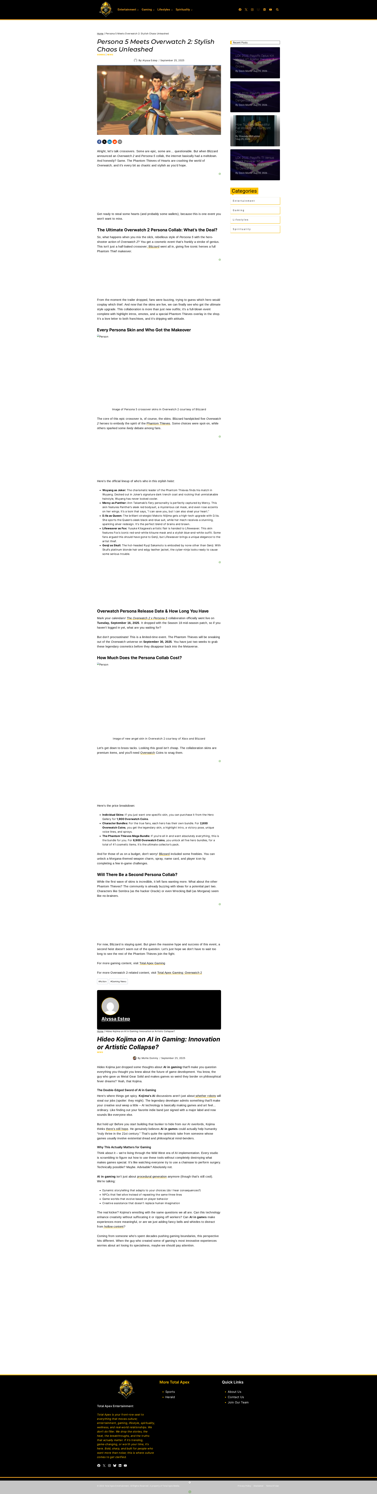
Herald (170, 1397)
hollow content (113, 1226)
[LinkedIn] (109, 142)
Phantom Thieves (158, 423)
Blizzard (153, 246)
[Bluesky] (258, 9)
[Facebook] (240, 9)
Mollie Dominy (150, 1058)
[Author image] (135, 60)
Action (103, 981)
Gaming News (118, 981)
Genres (101, 55)
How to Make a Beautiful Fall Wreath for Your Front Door (253, 128)
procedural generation (152, 1176)
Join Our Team (238, 1402)
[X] (246, 9)
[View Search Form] (277, 9)
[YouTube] (270, 9)
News (110, 55)
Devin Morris (245, 71)
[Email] (120, 142)
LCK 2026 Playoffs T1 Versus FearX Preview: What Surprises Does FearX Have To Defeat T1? (254, 163)
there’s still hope (117, 1128)
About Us (234, 1392)
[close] (189, 1482)
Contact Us (236, 1397)
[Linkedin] (264, 9)
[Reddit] (115, 142)
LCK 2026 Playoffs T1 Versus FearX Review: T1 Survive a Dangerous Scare (254, 96)
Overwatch (147, 752)
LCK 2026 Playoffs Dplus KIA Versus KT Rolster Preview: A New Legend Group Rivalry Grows (254, 61)
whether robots (205, 1095)
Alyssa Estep (150, 60)
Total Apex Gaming (152, 963)
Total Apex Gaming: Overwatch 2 (179, 972)
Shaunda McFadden (249, 136)
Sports (170, 1392)
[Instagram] (252, 9)
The (147, 618)
